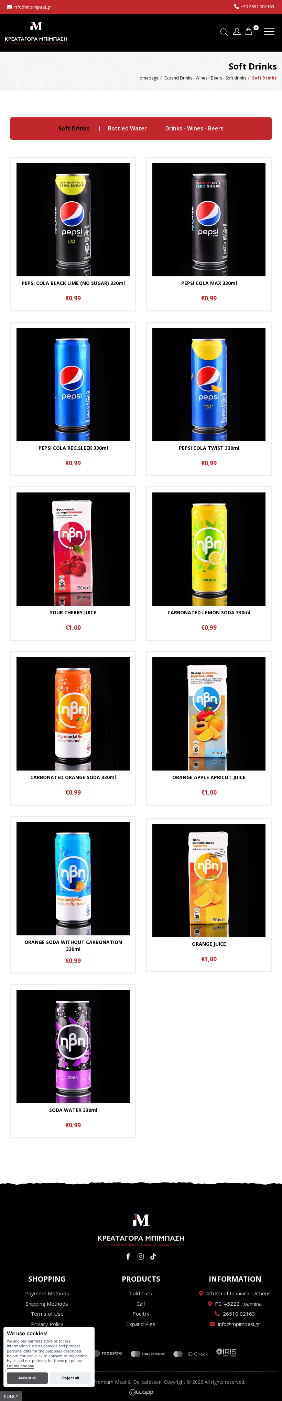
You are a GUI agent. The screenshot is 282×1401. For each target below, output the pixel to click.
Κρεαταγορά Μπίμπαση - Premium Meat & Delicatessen (36, 31)
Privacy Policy (47, 1323)
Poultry (141, 1313)
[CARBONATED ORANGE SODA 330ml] (73, 728)
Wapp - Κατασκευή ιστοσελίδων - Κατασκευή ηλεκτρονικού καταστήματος (141, 1392)
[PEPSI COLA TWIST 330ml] (209, 399)
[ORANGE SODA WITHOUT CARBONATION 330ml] (73, 895)
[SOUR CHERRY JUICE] (73, 563)
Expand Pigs (140, 1323)
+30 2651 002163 (257, 6)
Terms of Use (47, 1313)
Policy (11, 1396)
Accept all (27, 1378)
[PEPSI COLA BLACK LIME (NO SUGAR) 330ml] (73, 234)
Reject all (70, 1378)
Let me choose (20, 1366)
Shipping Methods (47, 1303)
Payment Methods (47, 1293)
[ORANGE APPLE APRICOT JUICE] (209, 728)
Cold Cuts (141, 1293)
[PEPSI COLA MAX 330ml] (209, 234)
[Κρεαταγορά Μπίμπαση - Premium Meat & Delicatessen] (141, 1228)
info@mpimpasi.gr (32, 7)
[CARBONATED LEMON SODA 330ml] (209, 563)
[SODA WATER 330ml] (73, 1061)
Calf (141, 1303)
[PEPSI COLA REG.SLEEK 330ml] (73, 399)
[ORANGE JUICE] (209, 895)
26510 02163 (239, 1313)
